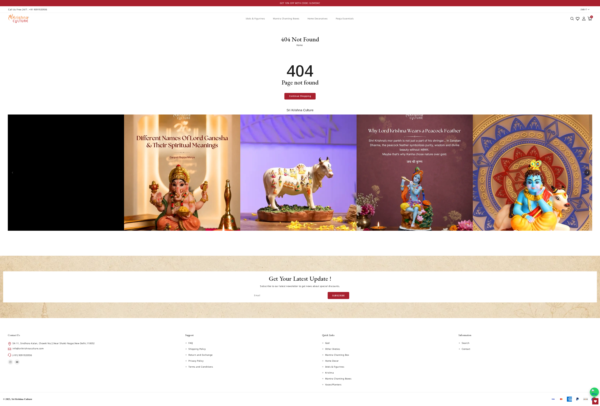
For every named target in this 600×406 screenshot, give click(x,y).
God (327, 342)
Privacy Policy (195, 360)
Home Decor (332, 360)
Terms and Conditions (200, 366)
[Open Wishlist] (595, 401)
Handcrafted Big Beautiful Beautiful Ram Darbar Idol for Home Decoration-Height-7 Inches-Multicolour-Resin (26, 388)
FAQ (190, 342)
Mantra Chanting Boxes (286, 18)
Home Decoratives (318, 18)
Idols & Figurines (255, 18)
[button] (572, 18)
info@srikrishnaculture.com (28, 348)
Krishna (329, 372)
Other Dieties (332, 348)
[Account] (584, 18)
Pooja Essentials (345, 18)
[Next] (587, 172)
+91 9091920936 (38, 9)
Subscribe (338, 295)
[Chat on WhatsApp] (594, 392)
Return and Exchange (200, 354)
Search (465, 342)
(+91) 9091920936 (22, 355)
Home (299, 45)
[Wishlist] (578, 18)
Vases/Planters (333, 384)
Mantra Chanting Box (337, 354)
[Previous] (12, 172)
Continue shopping (300, 96)
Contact (466, 348)
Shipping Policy (197, 348)
